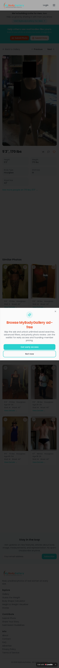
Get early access (30, 347)
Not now (29, 353)
